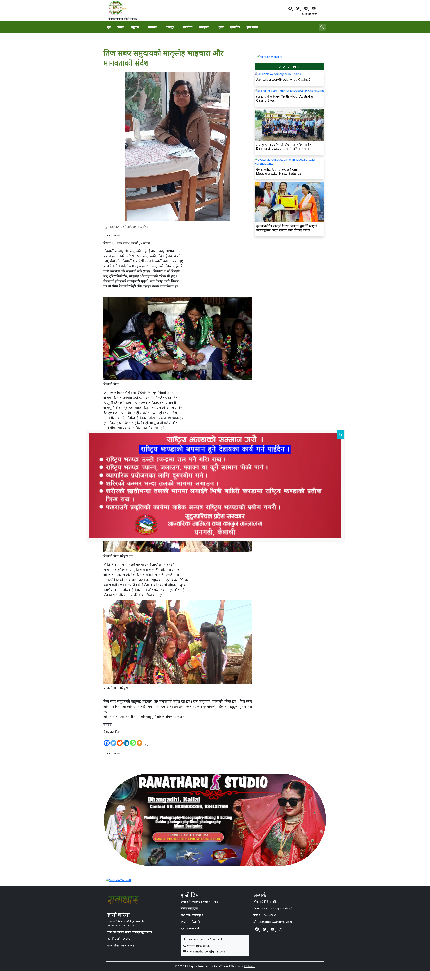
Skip (341, 434)
